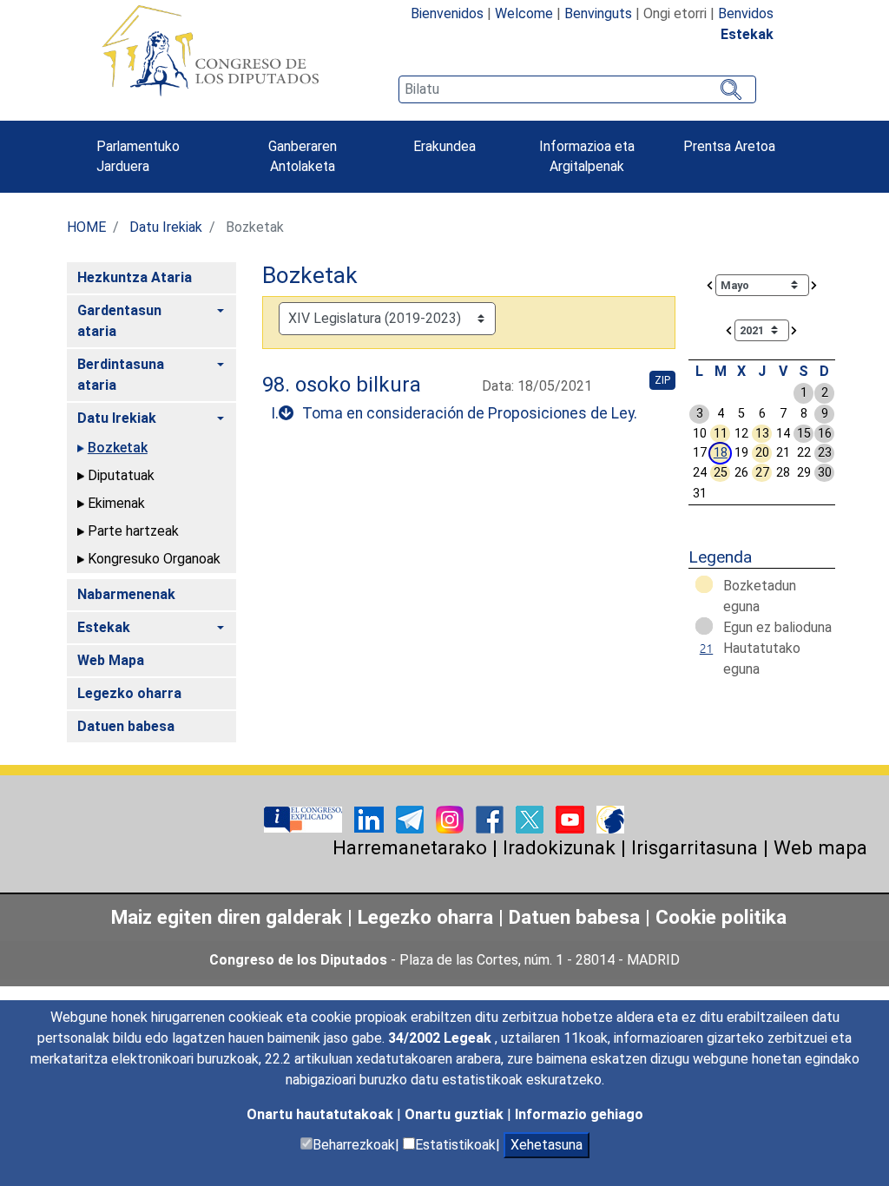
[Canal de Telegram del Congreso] (411, 818)
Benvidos (746, 13)
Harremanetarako (410, 847)
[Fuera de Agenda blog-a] (610, 818)
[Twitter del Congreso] (531, 818)
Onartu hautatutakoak (322, 1114)
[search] (577, 89)
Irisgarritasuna (694, 847)
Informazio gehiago (579, 1114)
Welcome (524, 13)
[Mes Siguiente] (814, 284)
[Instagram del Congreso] (451, 818)
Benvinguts (598, 13)
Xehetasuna (546, 1145)
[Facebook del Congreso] (491, 818)
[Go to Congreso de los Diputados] (210, 50)
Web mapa (820, 847)
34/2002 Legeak (441, 1038)
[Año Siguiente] (794, 329)
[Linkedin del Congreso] (371, 818)
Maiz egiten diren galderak (226, 917)
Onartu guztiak (456, 1114)
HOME (86, 227)
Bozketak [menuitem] (118, 447)
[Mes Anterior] (710, 284)
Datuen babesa (574, 917)
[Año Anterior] (729, 329)
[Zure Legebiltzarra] (305, 818)
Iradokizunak (559, 847)
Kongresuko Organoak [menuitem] (154, 558)
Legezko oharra (428, 917)
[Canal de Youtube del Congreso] (571, 818)
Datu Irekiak (165, 227)
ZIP (662, 380)
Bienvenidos (447, 13)
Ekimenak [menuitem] (116, 503)
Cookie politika (721, 917)
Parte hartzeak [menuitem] (133, 531)
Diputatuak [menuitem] (121, 475)
